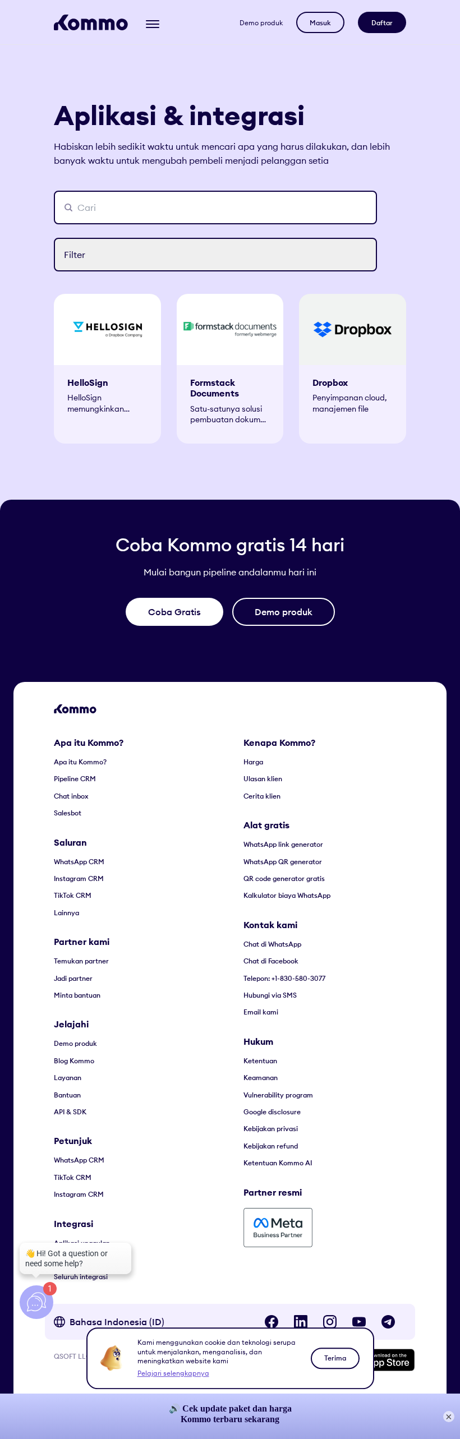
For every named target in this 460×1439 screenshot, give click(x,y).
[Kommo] (91, 22)
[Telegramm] (388, 1321)
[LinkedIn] (300, 1321)
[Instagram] (329, 1321)
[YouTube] (359, 1321)
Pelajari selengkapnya (173, 1373)
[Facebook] (271, 1321)
